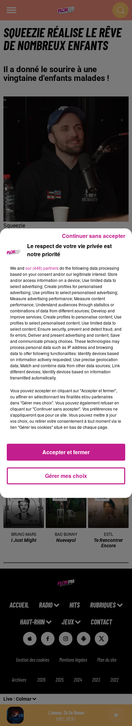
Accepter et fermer (66, 452)
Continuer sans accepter (93, 236)
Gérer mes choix (66, 476)
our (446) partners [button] (42, 268)
